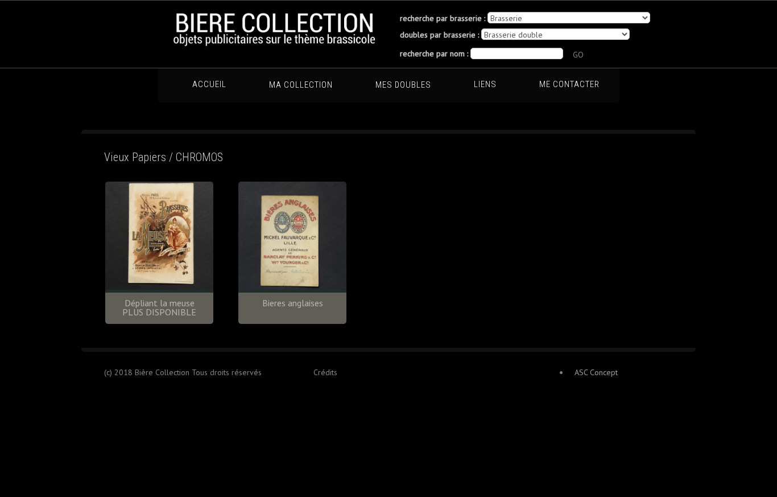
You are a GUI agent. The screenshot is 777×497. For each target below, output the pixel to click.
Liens (485, 84)
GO (578, 55)
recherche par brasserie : (442, 18)
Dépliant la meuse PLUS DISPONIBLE (159, 307)
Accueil (209, 84)
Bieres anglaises (292, 303)
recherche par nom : (434, 53)
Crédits (325, 372)
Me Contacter (569, 84)
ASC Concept (596, 372)
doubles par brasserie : (439, 35)
